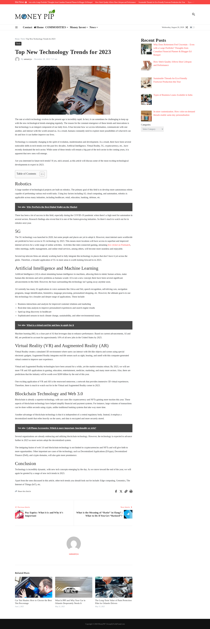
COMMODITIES (55, 27)
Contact (27, 27)
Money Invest (78, 27)
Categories (146, 124)
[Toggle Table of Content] (40, 174)
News (93, 27)
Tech (23, 39)
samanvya (28, 59)
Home (17, 39)
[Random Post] (187, 27)
